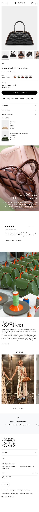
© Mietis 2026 (5, 490)
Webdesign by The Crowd (7, 497)
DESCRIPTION (5, 105)
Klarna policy (29, 493)
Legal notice (22, 493)
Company (4, 452)
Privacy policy (13, 490)
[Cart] (36, 3)
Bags (3, 63)
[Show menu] (2, 3)
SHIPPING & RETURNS (7, 114)
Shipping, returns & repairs (24, 490)
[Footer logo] (9, 442)
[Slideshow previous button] (3, 233)
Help (3, 459)
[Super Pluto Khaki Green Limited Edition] (5, 136)
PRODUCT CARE (6, 110)
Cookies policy (14, 493)
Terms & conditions (6, 493)
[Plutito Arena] (5, 125)
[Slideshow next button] (35, 233)
